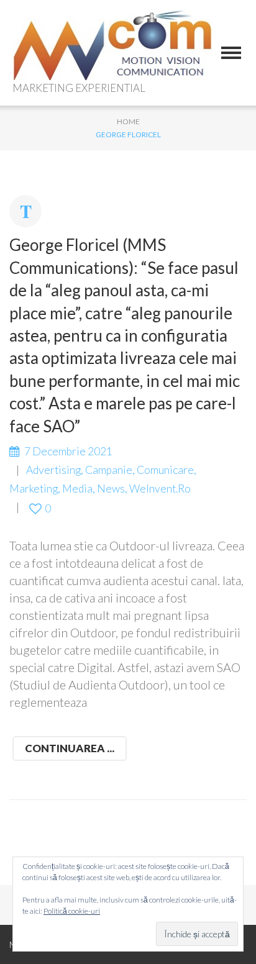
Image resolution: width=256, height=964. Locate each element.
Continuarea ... (69, 748)
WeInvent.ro (160, 488)
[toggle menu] (231, 52)
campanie (108, 469)
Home (128, 121)
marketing (33, 488)
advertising (53, 469)
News (111, 488)
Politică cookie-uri (71, 911)
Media (77, 488)
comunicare (165, 469)
